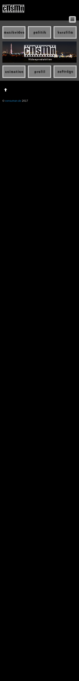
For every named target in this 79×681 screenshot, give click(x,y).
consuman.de (13, 100)
